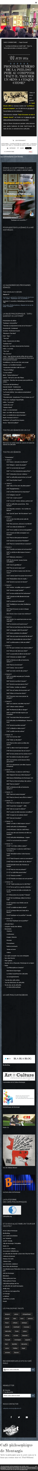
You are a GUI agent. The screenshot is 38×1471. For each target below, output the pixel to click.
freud (6, 1322)
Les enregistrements (13, 976)
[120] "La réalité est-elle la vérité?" (17, 907)
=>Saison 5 (8, 585)
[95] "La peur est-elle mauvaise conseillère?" (20, 812)
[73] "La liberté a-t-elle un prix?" (16, 728)
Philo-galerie (8, 960)
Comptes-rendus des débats (13, 926)
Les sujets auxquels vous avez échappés (17, 956)
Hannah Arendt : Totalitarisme (12, 387)
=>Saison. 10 (9, 734)
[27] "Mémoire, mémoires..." (15, 557)
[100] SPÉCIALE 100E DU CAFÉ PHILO (18, 829)
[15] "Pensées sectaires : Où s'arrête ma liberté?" (19, 509)
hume (16, 1331)
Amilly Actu (6, 1288)
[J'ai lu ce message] (36, 1466)
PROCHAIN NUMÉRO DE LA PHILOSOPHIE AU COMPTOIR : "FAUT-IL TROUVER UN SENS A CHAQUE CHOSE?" (19, 75)
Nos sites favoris (10, 958)
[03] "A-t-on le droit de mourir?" (16, 468)
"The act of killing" (8, 370)
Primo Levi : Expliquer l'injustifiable (13, 400)
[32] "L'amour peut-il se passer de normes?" (20, 575)
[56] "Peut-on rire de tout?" (15, 665)
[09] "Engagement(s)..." (13, 488)
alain (14, 1318)
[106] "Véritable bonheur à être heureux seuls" (18, 854)
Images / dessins (12, 937)
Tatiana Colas (7, 1261)
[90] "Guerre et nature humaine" (16, 794)
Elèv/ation (6, 1276)
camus (25, 1331)
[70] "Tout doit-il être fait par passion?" (18, 717)
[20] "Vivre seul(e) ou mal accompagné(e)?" (19, 530)
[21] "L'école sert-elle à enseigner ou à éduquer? (18, 533)
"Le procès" (6, 394)
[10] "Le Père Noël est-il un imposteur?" (18, 492)
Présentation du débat (9, 320)
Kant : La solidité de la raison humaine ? (14, 415)
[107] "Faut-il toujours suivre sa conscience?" (20, 858)
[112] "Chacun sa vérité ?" (14, 875)
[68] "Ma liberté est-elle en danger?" (17, 709)
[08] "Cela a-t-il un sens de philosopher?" (19, 485)
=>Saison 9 (8, 701)
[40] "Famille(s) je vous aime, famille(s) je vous (19, 605)
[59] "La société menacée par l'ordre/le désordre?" (18, 677)
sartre (7, 1348)
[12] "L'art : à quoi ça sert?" (14, 498)
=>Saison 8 (8, 674)
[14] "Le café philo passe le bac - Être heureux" (18, 504)
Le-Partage (6, 1293)
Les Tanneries (7, 1238)
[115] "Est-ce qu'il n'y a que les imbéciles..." (19, 887)
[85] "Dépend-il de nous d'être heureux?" (19, 775)
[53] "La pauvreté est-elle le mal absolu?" (19, 654)
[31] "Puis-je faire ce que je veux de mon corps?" (18, 571)
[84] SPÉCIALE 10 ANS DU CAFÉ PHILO (18, 772)
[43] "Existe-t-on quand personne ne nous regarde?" (19, 620)
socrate (15, 1335)
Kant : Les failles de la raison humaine (14, 412)
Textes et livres (11, 949)
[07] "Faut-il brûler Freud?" (14, 480)
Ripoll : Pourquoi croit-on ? (11, 417)
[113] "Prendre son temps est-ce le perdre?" (20, 878)
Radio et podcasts (12, 946)
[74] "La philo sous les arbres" (16, 731)
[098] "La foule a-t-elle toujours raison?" (19, 823)
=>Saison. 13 (9, 800)
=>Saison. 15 (9, 844)
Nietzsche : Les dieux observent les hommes (16, 346)
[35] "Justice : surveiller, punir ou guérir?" (19, 587)
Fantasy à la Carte (8, 1258)
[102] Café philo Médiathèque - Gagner (18, 837)
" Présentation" (9, 457)
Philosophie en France (9, 1281)
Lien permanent (20, 140)
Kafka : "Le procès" (8, 402)
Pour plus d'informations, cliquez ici (15, 305)
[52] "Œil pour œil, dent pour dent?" (17, 651)
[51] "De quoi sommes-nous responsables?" (20, 648)
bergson (7, 1314)
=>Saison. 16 (9, 882)
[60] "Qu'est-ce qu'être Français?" (17, 681)
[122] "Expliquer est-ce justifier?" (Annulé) (19, 915)
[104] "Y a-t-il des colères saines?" (17, 846)
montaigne (17, 1339)
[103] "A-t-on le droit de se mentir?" (17, 840)
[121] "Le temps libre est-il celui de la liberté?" (18, 911)
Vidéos (9, 952)
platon (16, 1314)
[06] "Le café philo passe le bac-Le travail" (19, 477)
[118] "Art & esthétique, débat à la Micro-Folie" (19, 898)
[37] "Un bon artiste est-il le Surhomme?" (19, 593)
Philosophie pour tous (9, 1278)
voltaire (15, 1322)
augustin (27, 1339)
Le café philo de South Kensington (13, 1286)
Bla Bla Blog (6, 1233)
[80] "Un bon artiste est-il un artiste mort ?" (19, 754)
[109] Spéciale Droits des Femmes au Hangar (18, 865)
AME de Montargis (8, 1273)
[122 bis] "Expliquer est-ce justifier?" (17, 921)
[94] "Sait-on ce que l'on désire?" (16, 809)
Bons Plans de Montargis (10, 1266)
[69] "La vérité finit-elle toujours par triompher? (17, 713)
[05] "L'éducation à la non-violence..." (17, 474)
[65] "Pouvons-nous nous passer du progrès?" (17, 697)
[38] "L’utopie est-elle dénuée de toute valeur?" (18, 597)
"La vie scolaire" (7, 372)
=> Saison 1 (8, 460)
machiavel (16, 1327)
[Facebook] (11, 1417)
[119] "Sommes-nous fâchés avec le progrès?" (17, 903)
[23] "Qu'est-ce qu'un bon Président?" (18, 540)
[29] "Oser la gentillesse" (14, 565)
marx (21, 1318)
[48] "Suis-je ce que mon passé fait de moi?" (20, 636)
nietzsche (8, 1331)
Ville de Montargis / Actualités (12, 1243)
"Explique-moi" (7, 343)
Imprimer (12, 148)
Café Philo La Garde (9, 1299)
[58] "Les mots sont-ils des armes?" (17, 671)
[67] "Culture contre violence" (15, 706)
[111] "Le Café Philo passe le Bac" (17, 872)
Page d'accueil (23, 42)
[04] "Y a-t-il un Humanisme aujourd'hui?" (19, 471)
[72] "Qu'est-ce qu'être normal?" (16, 725)
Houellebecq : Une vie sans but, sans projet (15, 362)
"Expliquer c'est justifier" (10, 323)
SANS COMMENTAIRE (10, 42)
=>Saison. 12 (9, 792)
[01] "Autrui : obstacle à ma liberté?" (17, 462)
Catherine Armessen (9, 1256)
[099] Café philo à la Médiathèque (17, 826)
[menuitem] (11, 42)
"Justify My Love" (8, 405)
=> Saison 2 (8, 483)
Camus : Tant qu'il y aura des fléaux (13, 377)
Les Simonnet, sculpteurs (10, 1264)
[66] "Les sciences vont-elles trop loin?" (18, 703)
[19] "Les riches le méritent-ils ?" (16, 527)
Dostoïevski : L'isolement (10, 328)
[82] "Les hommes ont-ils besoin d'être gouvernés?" (18, 760)
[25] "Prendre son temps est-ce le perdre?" (19, 549)
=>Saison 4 (8, 547)
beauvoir (24, 1335)
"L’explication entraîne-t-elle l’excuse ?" (14, 367)
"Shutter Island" (7, 407)
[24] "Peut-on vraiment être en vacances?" (19, 544)
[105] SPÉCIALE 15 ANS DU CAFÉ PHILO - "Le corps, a (19, 849)
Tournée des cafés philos (12, 980)
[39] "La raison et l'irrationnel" (15, 601)
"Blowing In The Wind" (9, 333)
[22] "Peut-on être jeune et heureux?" (17, 537)
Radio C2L (6, 1246)
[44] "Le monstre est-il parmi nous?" (17, 624)
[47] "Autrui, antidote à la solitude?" (17, 633)
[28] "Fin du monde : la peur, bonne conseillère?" (17, 561)
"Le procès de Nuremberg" (11, 384)
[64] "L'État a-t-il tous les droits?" (16, 693)
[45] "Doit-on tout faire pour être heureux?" (19, 627)
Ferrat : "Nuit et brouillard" (11, 423)
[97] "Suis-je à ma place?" (14, 818)
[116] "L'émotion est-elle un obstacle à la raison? (19, 891)
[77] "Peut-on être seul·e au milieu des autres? (18, 743)
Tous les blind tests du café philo (14, 982)
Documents (8, 929)
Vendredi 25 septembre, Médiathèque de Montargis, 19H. (18, 297)
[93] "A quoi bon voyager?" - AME (16, 806)
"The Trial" (6, 351)
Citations (9, 931)
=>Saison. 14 (9, 821)
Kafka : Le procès (8, 348)
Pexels (5, 1301)
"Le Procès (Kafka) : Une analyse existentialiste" (17, 392)
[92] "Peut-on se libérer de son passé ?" (18, 803)
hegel (23, 1348)
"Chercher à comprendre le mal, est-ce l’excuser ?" (17, 325)
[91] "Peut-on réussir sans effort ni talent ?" (20, 797)
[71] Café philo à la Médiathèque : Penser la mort (19, 721)
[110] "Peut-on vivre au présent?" (16, 869)
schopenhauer (27, 1314)
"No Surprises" (7, 353)
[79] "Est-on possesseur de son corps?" (18, 750)
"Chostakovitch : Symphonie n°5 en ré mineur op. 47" (18, 397)
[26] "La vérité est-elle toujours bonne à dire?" (18, 553)
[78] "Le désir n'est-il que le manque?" (18, 747)
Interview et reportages (14, 970)
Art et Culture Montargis (10, 1230)
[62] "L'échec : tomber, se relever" (16, 687)
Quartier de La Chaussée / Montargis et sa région (19, 963)
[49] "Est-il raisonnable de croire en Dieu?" (19, 639)
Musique (9, 940)
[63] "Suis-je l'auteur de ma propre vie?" (18, 690)
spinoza (30, 1318)
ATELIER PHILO (9, 924)
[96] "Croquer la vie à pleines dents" (17, 815)
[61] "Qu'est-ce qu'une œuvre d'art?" (17, 684)
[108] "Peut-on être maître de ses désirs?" (19, 861)
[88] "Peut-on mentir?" (13, 784)
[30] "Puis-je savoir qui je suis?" (16, 568)
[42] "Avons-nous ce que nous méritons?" (19, 614)
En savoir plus (23, 1469)
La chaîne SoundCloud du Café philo (17, 974)
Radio (6, 965)
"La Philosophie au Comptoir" (15, 967)
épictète (14, 1344)
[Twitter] (19, 1417)
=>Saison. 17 (9, 918)
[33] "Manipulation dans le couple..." (17, 579)
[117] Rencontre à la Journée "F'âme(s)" (18, 895)
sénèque (24, 1322)
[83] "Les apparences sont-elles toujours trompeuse (19, 765)
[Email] (26, 1417)
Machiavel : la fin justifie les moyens (13, 420)
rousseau (26, 1327)
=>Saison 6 (8, 617)
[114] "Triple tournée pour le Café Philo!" (19, 884)
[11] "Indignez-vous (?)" (14, 495)
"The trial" (6, 338)
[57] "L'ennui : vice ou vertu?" (15, 668)
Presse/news (10, 943)
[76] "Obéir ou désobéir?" (14, 740)
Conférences (10, 934)
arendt (7, 1327)
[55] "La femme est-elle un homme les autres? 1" (18, 660)
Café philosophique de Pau (11, 1283)
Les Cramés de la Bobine (10, 1236)
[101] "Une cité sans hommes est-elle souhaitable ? (19, 833)
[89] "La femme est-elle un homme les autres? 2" (18, 788)
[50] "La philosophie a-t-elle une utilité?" (18, 642)
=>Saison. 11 (9, 769)
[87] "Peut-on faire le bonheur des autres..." (19, 781)
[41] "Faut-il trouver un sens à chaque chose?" (18, 609)
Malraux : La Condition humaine (12, 365)
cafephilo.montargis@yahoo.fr (12, 1408)
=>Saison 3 (8, 517)
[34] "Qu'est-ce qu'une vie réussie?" (17, 582)
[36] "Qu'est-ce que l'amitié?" (15, 590)
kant (6, 1344)
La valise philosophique (14, 987)
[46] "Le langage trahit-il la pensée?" (17, 630)
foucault (7, 1339)
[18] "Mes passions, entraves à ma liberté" (19, 524)
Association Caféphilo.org (10, 1251)
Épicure (16, 1352)
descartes (24, 1344)
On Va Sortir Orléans (9, 1248)
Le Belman (6, 1296)
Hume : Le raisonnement (10, 410)
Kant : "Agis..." (7, 336)
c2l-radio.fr (30, 108)
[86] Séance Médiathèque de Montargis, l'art (20, 778)
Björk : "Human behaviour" (10, 375)
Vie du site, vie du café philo (13, 985)
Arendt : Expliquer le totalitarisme (13, 389)
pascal (7, 1318)
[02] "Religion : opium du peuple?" (17, 465)
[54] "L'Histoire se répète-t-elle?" (16, 657)
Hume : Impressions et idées (11, 341)
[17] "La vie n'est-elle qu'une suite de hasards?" (17, 519)
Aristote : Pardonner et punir (11, 331)
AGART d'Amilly (7, 1241)
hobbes (15, 1348)
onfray (7, 1335)
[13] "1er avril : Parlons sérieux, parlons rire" (20, 501)
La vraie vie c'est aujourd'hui (11, 1291)
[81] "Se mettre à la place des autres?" (18, 757)
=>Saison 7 (8, 645)
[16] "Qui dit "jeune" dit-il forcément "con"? (19, 513)
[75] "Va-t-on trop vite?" (14, 737)
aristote (7, 1352)
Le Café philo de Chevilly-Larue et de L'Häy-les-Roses (18, 1253)
